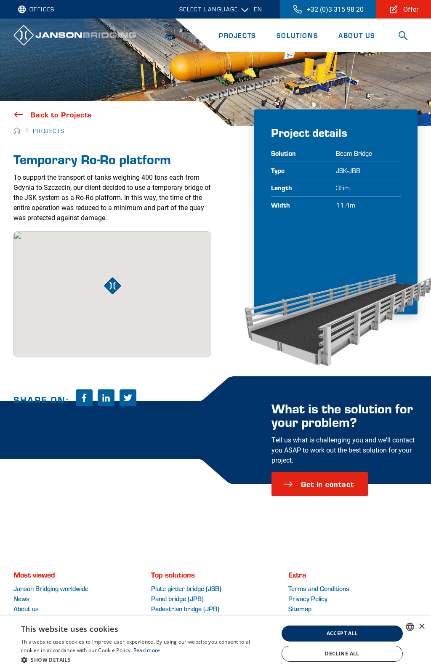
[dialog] (215, 643)
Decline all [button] (342, 653)
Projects (237, 35)
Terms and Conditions (318, 588)
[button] (146, 660)
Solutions (297, 35)
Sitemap (299, 608)
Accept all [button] (342, 633)
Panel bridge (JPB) (177, 598)
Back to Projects (61, 114)
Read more (146, 650)
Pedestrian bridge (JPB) (185, 608)
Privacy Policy (307, 598)
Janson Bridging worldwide (50, 588)
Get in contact (327, 484)
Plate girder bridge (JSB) (186, 588)
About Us (356, 35)
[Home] (16, 131)
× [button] (421, 626)
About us (26, 608)
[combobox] (410, 627)
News (21, 598)
